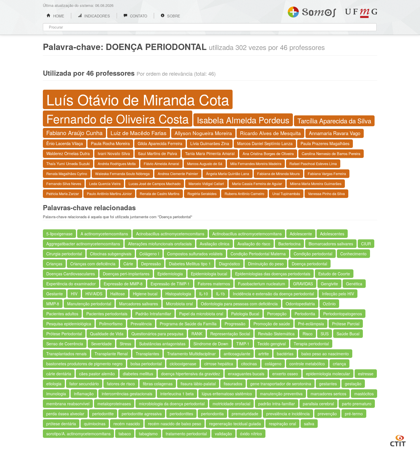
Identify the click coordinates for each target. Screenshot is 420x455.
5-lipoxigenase (59, 233)
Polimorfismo (111, 323)
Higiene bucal (145, 293)
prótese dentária (61, 423)
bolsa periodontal (146, 363)
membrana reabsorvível (67, 403)
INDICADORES (96, 16)
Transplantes (147, 353)
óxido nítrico (251, 433)
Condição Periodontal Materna (258, 253)
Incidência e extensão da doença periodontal (273, 293)
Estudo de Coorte (334, 273)
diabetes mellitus (138, 373)
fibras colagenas (158, 383)
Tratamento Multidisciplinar (191, 353)
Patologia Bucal (245, 313)
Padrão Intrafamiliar (153, 313)
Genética (354, 283)
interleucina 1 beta (177, 393)
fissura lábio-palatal (198, 383)
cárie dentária (58, 373)
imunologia (56, 393)
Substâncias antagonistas (162, 343)
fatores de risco (121, 383)
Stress (125, 343)
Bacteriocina (289, 243)
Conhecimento (353, 253)
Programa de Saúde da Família (188, 323)
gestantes (328, 383)
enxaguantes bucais (246, 373)
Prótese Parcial (345, 323)
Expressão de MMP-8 (123, 283)
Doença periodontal (309, 263)
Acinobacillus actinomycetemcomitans (170, 233)
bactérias (285, 353)
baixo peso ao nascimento (325, 353)
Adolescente (301, 233)
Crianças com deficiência (92, 263)
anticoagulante (237, 353)
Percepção (277, 313)
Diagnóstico (229, 263)
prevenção (327, 413)
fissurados (233, 383)
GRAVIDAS (303, 283)
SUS (325, 333)
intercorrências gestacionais (127, 393)
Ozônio (329, 303)
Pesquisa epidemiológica (68, 323)
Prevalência (141, 323)
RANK (196, 333)
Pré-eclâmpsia (311, 323)
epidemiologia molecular (328, 373)
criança (339, 363)
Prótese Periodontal (64, 333)
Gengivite (329, 283)
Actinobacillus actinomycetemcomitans (247, 233)
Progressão (235, 323)
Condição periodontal (313, 253)
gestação (353, 383)
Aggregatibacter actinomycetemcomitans (83, 243)
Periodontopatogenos (342, 313)
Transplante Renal (111, 353)
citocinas (249, 363)
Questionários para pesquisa (157, 333)
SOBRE (173, 16)
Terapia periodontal (311, 343)
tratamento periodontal (186, 433)
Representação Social (230, 333)
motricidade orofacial (231, 403)
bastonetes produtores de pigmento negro (84, 363)
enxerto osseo (285, 373)
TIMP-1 (242, 343)
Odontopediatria (300, 303)
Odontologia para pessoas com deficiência (239, 303)
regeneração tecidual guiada (235, 423)
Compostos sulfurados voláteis (195, 253)
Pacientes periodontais (106, 313)
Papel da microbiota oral (201, 313)
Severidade (101, 343)
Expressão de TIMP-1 (170, 283)
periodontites (181, 413)
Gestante (54, 293)
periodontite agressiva (142, 413)
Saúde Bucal (348, 333)
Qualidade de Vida (106, 333)
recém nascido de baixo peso (174, 423)
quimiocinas (94, 423)
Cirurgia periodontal (64, 253)
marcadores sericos (328, 393)
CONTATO (138, 16)
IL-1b (220, 293)
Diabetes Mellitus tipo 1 (190, 263)
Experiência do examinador (71, 283)
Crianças (54, 263)
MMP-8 (52, 303)
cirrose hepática (218, 363)
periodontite (103, 413)
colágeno (273, 363)
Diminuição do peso (266, 263)
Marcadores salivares (138, 303)
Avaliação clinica (214, 243)
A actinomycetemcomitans (104, 233)
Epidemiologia (170, 273)
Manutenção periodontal (89, 303)
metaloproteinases (114, 403)
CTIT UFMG (398, 439)
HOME (58, 16)
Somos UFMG (312, 11)
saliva (309, 423)
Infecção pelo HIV (338, 293)
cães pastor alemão (97, 373)
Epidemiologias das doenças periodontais (272, 273)
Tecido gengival (271, 343)
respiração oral (282, 423)
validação (223, 433)
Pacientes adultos (62, 313)
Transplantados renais (66, 353)
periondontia (212, 413)
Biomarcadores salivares (331, 243)
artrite (263, 353)
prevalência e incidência (288, 413)
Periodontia (305, 313)
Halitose (117, 293)
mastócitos (364, 393)
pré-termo (354, 413)
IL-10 (203, 293)
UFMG (361, 13)
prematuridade (245, 413)
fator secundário (84, 383)
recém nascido (126, 423)
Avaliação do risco (253, 243)
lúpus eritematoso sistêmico (227, 393)
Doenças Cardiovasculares (70, 273)
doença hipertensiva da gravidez (190, 373)
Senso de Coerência (64, 343)
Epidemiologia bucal (209, 273)
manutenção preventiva (281, 393)
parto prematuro (356, 403)
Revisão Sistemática (276, 333)
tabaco (125, 433)
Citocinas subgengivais (110, 253)
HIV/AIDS (93, 293)
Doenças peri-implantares (126, 273)
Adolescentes (332, 233)
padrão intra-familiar (276, 403)
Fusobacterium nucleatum (261, 283)
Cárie (128, 263)
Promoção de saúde (271, 323)
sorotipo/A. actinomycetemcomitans (78, 433)
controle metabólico (307, 363)
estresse (365, 373)
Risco (308, 333)
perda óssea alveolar (65, 413)
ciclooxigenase (183, 363)
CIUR (366, 243)
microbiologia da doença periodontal (172, 403)
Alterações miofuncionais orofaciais (160, 243)
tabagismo (148, 433)
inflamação (84, 393)
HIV (74, 293)
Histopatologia (178, 293)
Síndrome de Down (210, 343)
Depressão (151, 263)
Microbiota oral (179, 303)
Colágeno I (149, 253)
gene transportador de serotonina (280, 383)
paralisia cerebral (318, 403)
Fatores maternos (214, 283)
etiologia (53, 383)
